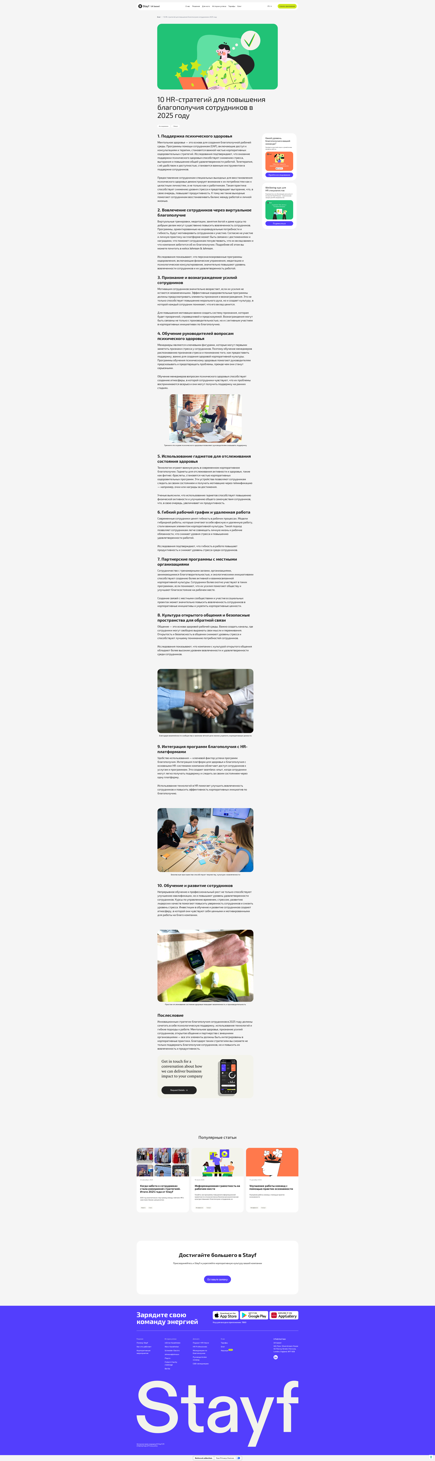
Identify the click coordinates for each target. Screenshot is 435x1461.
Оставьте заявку (217, 1279)
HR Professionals (200, 1346)
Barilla (167, 1368)
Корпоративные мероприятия (143, 1351)
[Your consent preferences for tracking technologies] (431, 1457)
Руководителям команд (200, 1358)
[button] (271, 6)
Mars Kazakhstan (172, 1346)
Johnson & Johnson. (201, 248)
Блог (239, 6)
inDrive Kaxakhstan (172, 1343)
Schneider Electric (172, 1350)
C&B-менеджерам (201, 1363)
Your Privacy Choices (225, 1458)
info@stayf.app (142, 1446)
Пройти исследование (279, 175)
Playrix (167, 1358)
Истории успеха (219, 6)
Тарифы (231, 6)
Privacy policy (153, 1446)
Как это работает (144, 1346)
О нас (188, 6)
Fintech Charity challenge (171, 1363)
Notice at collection (203, 1458)
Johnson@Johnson (172, 1354)
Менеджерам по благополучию (200, 1351)
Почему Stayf (142, 1343)
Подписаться (279, 223)
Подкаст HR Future (201, 1343)
